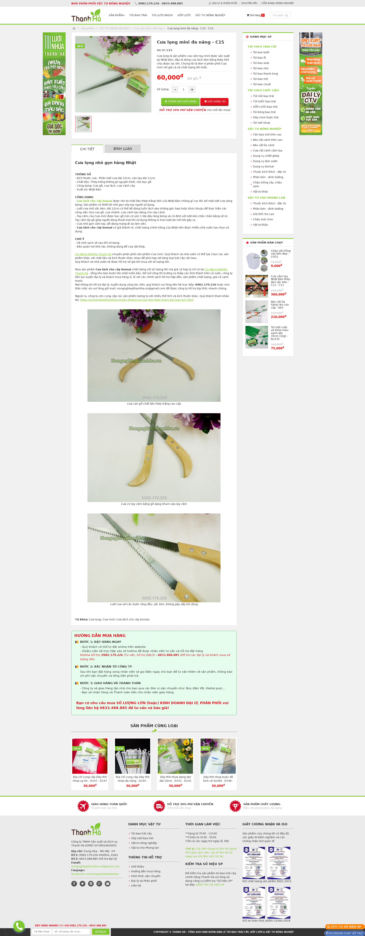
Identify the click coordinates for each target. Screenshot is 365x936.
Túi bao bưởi (261, 52)
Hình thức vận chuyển (145, 876)
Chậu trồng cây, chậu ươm (267, 184)
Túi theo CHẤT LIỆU (263, 90)
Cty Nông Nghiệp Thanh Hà (93, 254)
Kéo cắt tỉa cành (264, 145)
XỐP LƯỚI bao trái (265, 106)
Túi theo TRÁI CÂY (262, 46)
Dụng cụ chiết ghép (266, 155)
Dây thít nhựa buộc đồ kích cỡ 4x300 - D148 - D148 (218, 780)
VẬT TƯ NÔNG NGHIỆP (210, 15)
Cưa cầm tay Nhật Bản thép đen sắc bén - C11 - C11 (280, 281)
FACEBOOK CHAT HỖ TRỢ (345, 933)
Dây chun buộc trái (266, 117)
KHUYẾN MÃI (249, 3)
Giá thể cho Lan (263, 214)
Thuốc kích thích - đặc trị (269, 171)
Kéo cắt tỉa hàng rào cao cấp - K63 (280, 304)
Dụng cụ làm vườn (265, 161)
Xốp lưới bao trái (142, 838)
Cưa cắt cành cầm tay (148, 28)
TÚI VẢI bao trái (263, 96)
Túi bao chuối (262, 84)
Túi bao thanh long (265, 73)
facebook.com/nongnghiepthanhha (95, 874)
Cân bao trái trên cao (267, 134)
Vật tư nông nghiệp (144, 842)
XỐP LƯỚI (184, 15)
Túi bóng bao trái (264, 112)
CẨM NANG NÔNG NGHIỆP (277, 3)
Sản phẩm (88, 28)
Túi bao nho (261, 68)
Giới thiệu (137, 866)
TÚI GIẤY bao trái (264, 101)
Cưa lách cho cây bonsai (94, 200)
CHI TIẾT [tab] (87, 149)
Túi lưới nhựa (261, 122)
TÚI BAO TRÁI (138, 15)
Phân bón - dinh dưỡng (268, 177)
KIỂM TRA (346, 926)
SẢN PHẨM (116, 15)
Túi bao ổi (259, 57)
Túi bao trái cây (141, 833)
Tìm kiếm (281, 15)
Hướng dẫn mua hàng (145, 871)
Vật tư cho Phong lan (145, 847)
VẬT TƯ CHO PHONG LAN (266, 197)
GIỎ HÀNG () (217, 101)
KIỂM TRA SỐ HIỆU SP (210, 884)
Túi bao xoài (261, 62)
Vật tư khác (260, 191)
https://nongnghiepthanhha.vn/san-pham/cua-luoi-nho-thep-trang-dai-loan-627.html (137, 299)
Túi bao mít (260, 78)
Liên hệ (136, 885)
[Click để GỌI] (18, 925)
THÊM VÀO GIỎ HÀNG (182, 101)
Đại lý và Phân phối (144, 880)
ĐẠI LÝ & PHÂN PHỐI (224, 3)
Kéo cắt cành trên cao (267, 139)
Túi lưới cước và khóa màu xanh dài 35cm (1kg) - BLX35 (279, 333)
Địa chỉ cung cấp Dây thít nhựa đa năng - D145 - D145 (132, 780)
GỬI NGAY (100, 931)
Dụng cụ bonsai (263, 166)
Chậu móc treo (263, 219)
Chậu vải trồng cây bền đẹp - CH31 (281, 253)
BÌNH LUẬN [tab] (122, 149)
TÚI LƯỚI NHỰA (162, 15)
